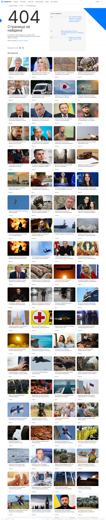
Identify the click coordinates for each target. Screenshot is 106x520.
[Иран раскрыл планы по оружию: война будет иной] (87, 137)
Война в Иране (14, 5)
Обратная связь (95, 518)
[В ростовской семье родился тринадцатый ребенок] (18, 482)
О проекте (48, 518)
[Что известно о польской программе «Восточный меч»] (87, 505)
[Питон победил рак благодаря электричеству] (41, 436)
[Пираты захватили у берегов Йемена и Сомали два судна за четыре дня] (87, 459)
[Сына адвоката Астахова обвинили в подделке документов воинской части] (64, 137)
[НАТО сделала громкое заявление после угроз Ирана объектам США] (64, 482)
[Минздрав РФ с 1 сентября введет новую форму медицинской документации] (41, 482)
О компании (6, 518)
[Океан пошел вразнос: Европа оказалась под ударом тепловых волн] (41, 344)
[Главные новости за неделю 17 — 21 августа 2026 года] (41, 229)
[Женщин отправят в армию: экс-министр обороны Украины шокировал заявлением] (41, 206)
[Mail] (2, 1)
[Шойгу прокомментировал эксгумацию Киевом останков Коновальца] (18, 114)
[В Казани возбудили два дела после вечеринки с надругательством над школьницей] (64, 298)
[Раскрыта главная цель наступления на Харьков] (87, 482)
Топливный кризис (31, 5)
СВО (22, 5)
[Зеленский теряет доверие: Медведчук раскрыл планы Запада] (64, 505)
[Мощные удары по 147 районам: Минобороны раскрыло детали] (18, 252)
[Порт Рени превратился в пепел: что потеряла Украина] (18, 229)
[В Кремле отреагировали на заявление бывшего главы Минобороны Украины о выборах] (18, 68)
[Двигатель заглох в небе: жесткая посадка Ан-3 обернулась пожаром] (18, 505)
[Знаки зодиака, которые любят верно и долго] (87, 413)
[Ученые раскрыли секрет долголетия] (64, 413)
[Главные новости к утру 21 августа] (64, 229)
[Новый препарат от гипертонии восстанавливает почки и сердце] (18, 367)
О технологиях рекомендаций (57, 518)
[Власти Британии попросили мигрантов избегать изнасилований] (18, 183)
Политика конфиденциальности (71, 518)
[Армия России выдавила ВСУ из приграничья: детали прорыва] (64, 459)
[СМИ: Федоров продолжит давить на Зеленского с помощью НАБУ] (64, 252)
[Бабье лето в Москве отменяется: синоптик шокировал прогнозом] (41, 298)
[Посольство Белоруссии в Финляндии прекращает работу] (64, 436)
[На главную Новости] (7, 1)
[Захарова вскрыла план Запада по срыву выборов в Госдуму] (18, 321)
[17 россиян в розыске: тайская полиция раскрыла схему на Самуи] (87, 321)
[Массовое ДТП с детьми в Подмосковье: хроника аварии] (41, 321)
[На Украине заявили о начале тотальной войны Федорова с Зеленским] (18, 298)
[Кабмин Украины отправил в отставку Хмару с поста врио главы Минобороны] (87, 114)
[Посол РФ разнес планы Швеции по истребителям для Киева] (41, 252)
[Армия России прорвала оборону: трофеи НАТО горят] (64, 321)
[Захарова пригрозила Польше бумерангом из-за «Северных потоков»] (87, 390)
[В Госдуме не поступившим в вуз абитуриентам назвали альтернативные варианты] (64, 390)
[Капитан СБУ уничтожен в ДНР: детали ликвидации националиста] (64, 160)
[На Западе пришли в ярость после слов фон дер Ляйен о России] (64, 183)
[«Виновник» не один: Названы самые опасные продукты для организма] (41, 390)
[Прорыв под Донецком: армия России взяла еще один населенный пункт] (18, 344)
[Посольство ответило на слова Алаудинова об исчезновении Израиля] (41, 114)
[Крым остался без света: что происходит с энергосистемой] (87, 229)
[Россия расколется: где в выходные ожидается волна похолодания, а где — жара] (41, 413)
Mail (2, 518)
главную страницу (23, 40)
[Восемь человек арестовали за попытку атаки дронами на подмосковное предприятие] (87, 68)
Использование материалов (84, 518)
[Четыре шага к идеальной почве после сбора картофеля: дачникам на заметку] (64, 367)
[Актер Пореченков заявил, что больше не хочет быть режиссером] (18, 137)
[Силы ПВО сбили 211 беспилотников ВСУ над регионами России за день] (18, 436)
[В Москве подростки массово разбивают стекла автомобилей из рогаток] (87, 91)
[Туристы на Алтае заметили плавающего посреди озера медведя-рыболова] (18, 459)
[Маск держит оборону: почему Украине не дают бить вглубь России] (18, 275)
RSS (43, 518)
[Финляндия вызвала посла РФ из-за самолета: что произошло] (18, 413)
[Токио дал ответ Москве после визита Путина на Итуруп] (64, 91)
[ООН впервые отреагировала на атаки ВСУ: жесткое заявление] (41, 137)
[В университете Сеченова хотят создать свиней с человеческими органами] (41, 275)
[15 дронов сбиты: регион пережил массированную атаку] (41, 91)
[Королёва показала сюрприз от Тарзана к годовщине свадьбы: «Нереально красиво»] (87, 206)
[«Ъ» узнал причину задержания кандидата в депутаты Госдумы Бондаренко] (87, 298)
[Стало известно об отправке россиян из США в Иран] (64, 275)
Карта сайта (102, 518)
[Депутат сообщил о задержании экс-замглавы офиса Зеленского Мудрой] (87, 183)
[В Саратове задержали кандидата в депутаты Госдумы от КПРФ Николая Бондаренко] (41, 160)
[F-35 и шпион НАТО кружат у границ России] (41, 367)
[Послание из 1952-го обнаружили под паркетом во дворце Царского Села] (64, 68)
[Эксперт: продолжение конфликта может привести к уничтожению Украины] (87, 367)
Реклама (12, 518)
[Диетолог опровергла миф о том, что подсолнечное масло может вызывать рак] (87, 436)
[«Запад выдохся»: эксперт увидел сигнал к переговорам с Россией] (41, 505)
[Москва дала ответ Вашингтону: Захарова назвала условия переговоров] (41, 68)
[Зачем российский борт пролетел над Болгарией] (18, 206)
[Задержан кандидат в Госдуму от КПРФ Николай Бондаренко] (87, 160)
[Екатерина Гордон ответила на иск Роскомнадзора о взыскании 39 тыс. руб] (87, 275)
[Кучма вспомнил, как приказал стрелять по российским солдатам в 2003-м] (64, 114)
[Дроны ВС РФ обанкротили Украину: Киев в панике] (87, 344)
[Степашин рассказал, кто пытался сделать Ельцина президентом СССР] (18, 91)
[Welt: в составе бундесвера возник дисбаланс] (18, 390)
